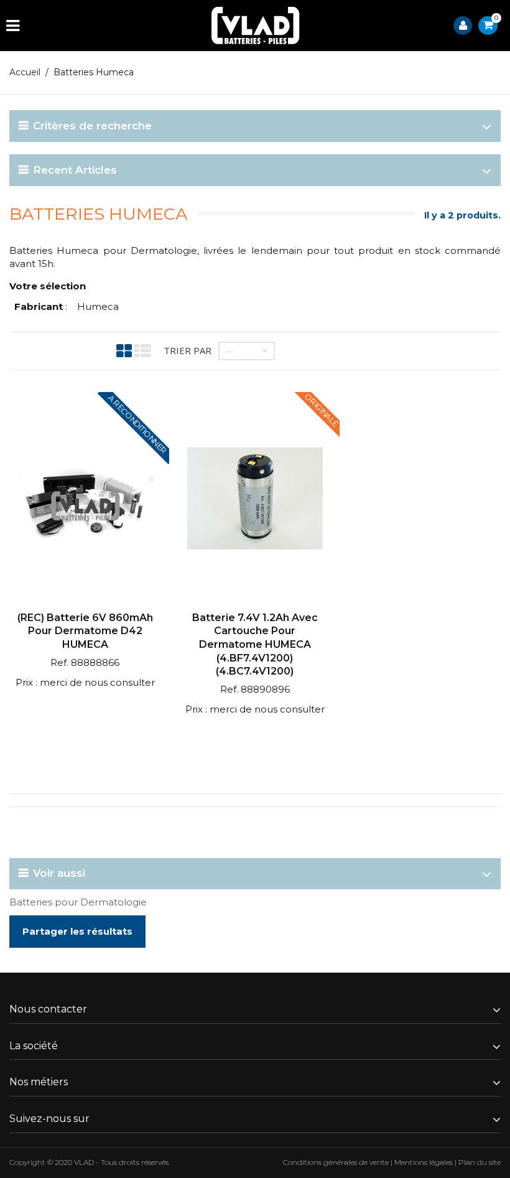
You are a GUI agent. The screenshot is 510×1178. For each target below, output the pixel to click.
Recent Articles (75, 170)
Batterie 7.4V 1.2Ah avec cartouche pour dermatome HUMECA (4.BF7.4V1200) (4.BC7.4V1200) (255, 644)
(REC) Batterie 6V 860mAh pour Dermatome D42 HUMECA (85, 631)
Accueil (24, 72)
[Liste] (142, 350)
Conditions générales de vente (336, 1162)
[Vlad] (255, 25)
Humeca (98, 306)
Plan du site (479, 1162)
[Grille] (124, 350)
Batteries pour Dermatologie (78, 902)
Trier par (187, 350)
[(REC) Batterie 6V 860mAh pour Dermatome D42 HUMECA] (85, 500)
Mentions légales (423, 1162)
